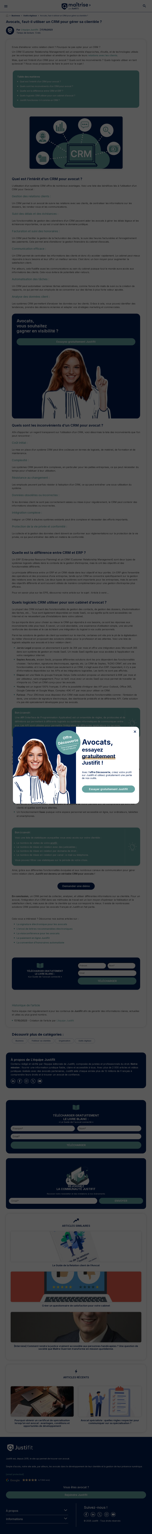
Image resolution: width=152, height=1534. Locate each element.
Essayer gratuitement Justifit (108, 789)
